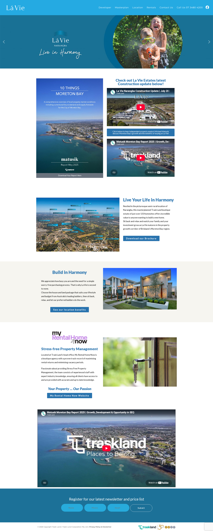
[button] (4, 42)
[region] (106, 42)
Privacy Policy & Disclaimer (100, 527)
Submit (141, 508)
